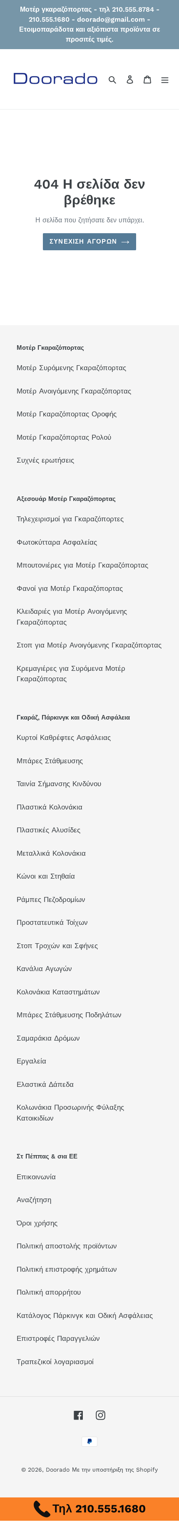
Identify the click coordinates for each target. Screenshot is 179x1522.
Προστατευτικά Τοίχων (52, 922)
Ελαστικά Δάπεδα (45, 1084)
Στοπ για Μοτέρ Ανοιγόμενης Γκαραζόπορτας (89, 645)
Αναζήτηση (34, 1200)
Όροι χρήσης (37, 1223)
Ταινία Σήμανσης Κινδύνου (59, 784)
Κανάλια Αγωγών (44, 968)
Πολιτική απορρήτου (49, 1292)
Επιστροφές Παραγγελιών (58, 1338)
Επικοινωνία (36, 1177)
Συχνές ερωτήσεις (45, 460)
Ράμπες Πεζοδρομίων (51, 899)
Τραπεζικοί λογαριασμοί (55, 1362)
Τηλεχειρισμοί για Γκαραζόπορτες (70, 519)
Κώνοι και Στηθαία (46, 876)
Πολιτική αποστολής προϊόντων (67, 1246)
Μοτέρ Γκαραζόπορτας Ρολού (64, 437)
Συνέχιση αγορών (83, 241)
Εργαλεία (31, 1061)
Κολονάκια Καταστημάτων (58, 992)
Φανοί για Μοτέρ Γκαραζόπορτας (70, 588)
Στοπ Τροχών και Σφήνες (57, 946)
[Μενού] (165, 79)
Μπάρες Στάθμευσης (50, 761)
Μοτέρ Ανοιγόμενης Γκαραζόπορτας (74, 391)
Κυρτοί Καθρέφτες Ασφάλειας (64, 737)
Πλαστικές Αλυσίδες (48, 830)
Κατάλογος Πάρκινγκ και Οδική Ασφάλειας (85, 1315)
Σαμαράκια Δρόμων (48, 1038)
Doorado (58, 1469)
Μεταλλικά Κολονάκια (51, 853)
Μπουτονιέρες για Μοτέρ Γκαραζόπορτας (82, 565)
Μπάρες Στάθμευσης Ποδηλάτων (69, 1015)
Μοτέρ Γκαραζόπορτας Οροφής (67, 414)
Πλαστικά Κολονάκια (49, 807)
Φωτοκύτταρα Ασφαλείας (57, 542)
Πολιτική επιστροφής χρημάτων (67, 1269)
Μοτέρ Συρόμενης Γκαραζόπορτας (71, 368)
